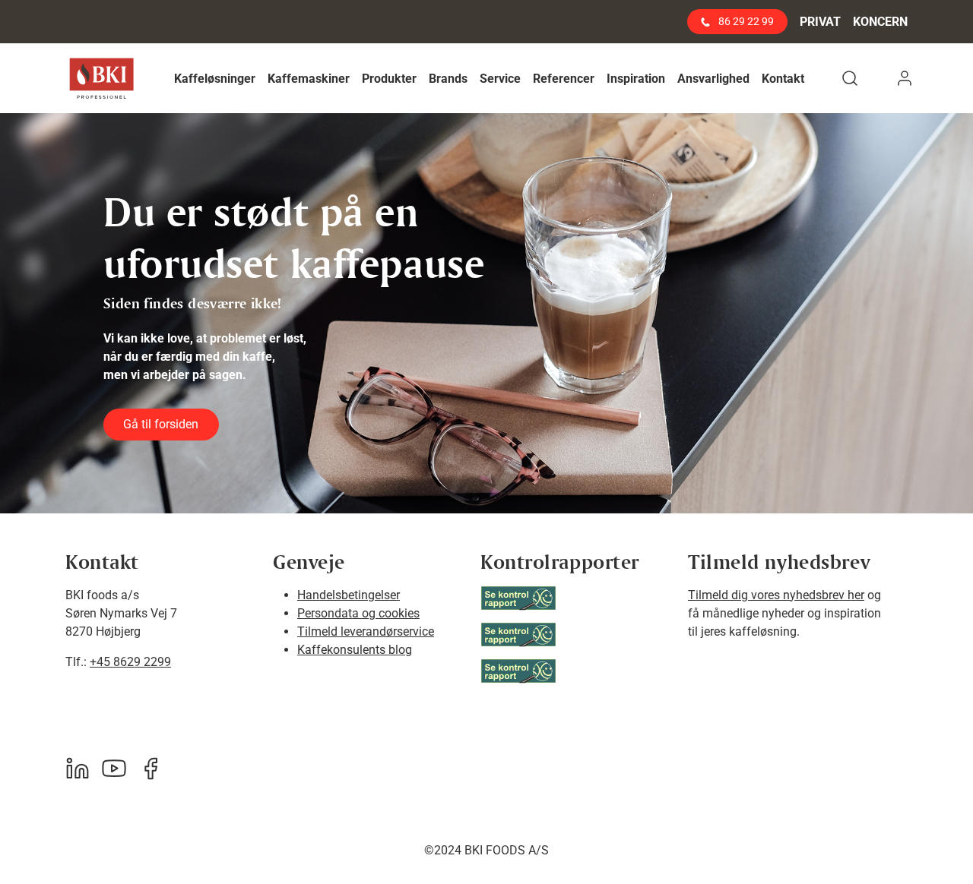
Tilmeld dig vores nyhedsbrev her (776, 595)
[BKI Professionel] (101, 78)
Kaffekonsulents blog (354, 649)
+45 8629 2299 (130, 662)
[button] (214, 78)
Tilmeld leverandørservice (365, 631)
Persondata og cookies (358, 613)
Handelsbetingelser (348, 595)
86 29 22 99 (745, 21)
